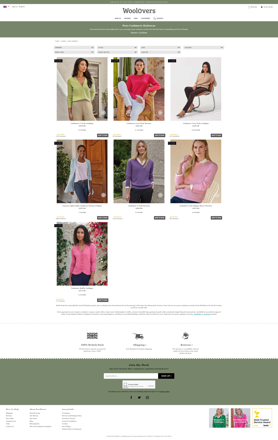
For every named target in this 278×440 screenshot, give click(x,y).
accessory (208, 314)
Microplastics (34, 424)
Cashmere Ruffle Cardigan (82, 288)
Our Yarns (33, 418)
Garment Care (11, 421)
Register (22, 6)
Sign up (165, 376)
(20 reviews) (61, 218)
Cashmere (145, 18)
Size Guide (10, 418)
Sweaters (134, 32)
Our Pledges (66, 426)
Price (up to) (103, 52)
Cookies (65, 424)
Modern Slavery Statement (71, 429)
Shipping (9, 413)
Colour (188, 47)
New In (118, 18)
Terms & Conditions (69, 421)
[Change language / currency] (6, 7)
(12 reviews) (117, 218)
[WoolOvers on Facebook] (131, 397)
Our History (34, 416)
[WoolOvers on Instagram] (147, 397)
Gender (58, 47)
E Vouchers (66, 413)
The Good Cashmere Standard (40, 426)
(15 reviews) (174, 136)
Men (136, 18)
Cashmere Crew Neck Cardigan (196, 123)
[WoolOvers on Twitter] (139, 397)
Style (100, 47)
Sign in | (15, 6)
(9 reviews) (117, 136)
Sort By (144, 52)
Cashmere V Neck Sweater (139, 206)
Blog (31, 421)
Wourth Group (35, 413)
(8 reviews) (174, 218)
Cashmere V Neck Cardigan (82, 123)
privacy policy (164, 391)
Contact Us (10, 426)
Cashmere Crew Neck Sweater (139, 123)
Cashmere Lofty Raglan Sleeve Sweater (196, 206)
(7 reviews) (60, 301)
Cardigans (143, 32)
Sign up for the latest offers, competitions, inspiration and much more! (139, 2)
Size (143, 47)
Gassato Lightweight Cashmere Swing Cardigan (82, 206)
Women (127, 18)
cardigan (197, 314)
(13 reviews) (61, 136)
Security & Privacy (68, 418)
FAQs (8, 424)
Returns (9, 416)
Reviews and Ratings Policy (72, 416)
